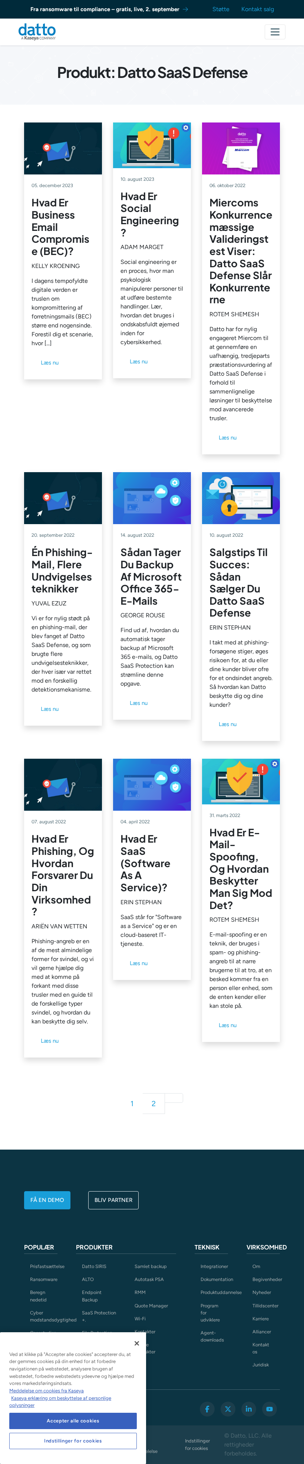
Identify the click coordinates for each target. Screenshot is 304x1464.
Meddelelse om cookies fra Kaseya (46, 1390)
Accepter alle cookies (73, 1421)
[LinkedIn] (248, 1409)
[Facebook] (207, 1409)
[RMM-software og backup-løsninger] (37, 32)
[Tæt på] (137, 1343)
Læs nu (50, 362)
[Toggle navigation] (275, 31)
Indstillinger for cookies (197, 1444)
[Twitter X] (228, 1409)
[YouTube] (269, 1409)
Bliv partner (113, 1200)
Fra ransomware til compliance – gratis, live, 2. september (104, 9)
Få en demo (47, 1200)
